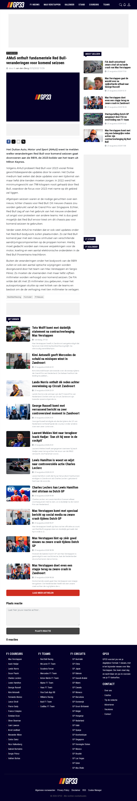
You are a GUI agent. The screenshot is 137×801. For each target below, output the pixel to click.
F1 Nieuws (39, 297)
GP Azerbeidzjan (79, 734)
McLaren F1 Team (48, 664)
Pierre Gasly (13, 706)
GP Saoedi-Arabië (79, 678)
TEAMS (106, 4)
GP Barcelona (78, 697)
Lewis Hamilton (14, 683)
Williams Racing (46, 697)
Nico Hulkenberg (15, 744)
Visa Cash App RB (47, 692)
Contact (107, 714)
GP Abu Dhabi (78, 768)
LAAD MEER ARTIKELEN (43, 593)
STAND (82, 4)
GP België (76, 711)
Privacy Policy (63, 790)
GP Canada (76, 687)
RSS (84, 790)
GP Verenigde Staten (81, 744)
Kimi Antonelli (13, 692)
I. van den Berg (21, 68)
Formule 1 (28, 297)
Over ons (108, 690)
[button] (120, 4)
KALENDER (69, 4)
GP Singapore (78, 739)
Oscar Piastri (13, 673)
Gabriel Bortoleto (15, 749)
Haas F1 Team (46, 687)
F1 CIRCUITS (78, 653)
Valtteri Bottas (14, 758)
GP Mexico (77, 749)
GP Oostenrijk (78, 701)
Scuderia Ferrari (47, 668)
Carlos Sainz (13, 739)
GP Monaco (77, 692)
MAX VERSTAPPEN (52, 4)
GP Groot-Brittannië (80, 706)
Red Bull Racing (14, 297)
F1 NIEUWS (34, 4)
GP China (76, 664)
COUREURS (94, 4)
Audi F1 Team (46, 701)
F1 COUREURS (14, 653)
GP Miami (76, 683)
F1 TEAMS (44, 653)
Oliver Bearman (14, 720)
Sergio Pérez (13, 753)
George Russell (14, 687)
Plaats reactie (43, 631)
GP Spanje (76, 730)
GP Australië (77, 659)
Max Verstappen (15, 659)
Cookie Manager (95, 790)
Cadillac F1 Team (47, 706)
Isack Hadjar (13, 664)
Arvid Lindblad (14, 730)
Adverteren (109, 704)
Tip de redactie (110, 700)
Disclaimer (75, 790)
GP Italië (75, 725)
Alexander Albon (15, 734)
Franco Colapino (15, 711)
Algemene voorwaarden (45, 790)
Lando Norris (13, 668)
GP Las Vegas (78, 758)
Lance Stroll (13, 701)
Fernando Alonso (15, 697)
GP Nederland (78, 720)
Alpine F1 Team (46, 683)
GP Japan (76, 668)
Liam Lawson (13, 725)
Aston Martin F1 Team (49, 678)
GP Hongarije (77, 716)
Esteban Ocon (14, 716)
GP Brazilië (77, 753)
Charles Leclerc (14, 678)
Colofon (107, 695)
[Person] (129, 4)
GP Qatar (76, 763)
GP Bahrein (77, 673)
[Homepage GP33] (12, 4)
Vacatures (108, 709)
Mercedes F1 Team (48, 673)
